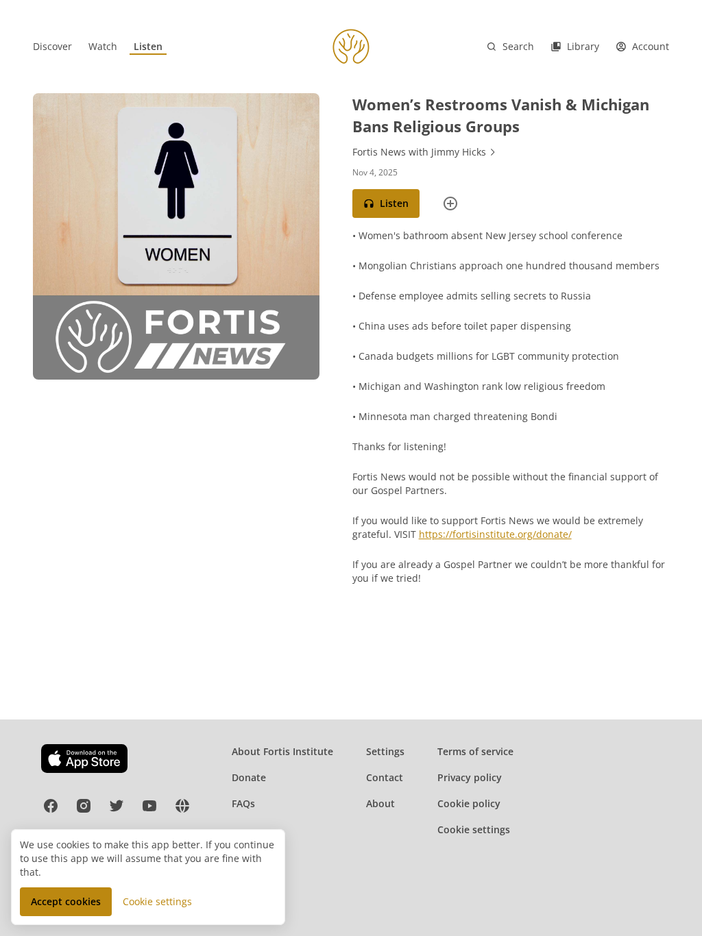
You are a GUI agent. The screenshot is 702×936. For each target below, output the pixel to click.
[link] (52, 46)
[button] (386, 203)
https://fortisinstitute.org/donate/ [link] (495, 534)
